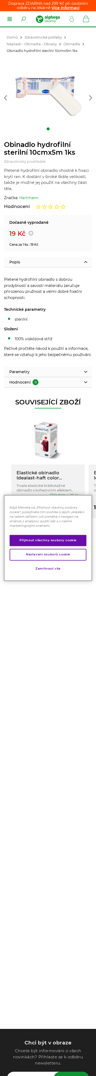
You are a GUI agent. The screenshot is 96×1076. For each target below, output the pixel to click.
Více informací (65, 7)
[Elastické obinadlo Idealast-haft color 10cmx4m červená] (48, 440)
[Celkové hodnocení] (50, 207)
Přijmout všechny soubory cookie (48, 540)
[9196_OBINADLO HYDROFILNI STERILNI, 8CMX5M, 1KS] (48, 96)
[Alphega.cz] (47, 19)
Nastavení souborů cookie (48, 554)
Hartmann (28, 197)
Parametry (19, 371)
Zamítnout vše (47, 569)
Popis (14, 262)
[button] (5, 98)
